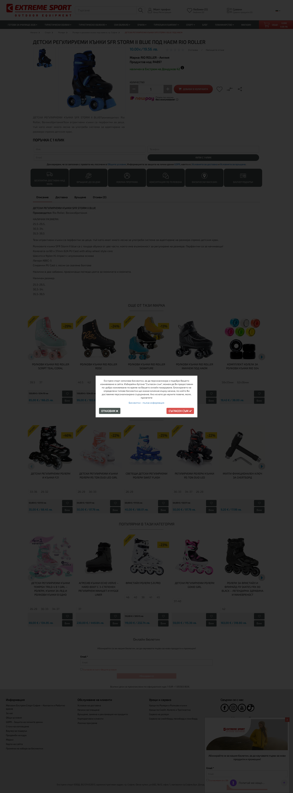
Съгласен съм (179, 410)
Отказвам (108, 410)
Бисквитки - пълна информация (146, 402)
